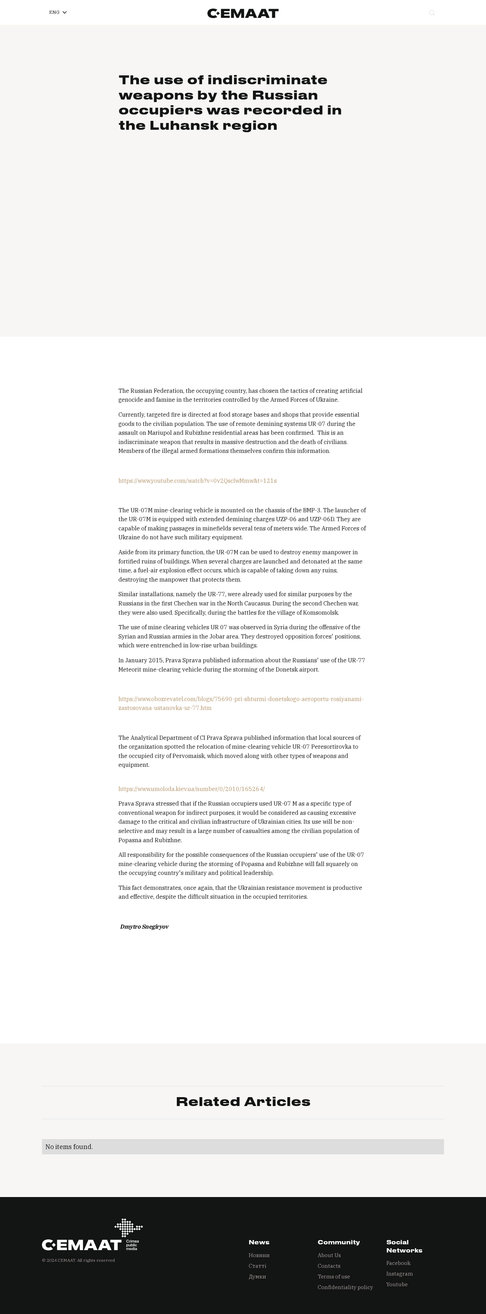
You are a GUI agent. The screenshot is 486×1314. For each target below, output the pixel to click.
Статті (257, 1265)
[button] (58, 12)
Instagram (399, 1273)
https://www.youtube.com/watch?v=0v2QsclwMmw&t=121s (197, 480)
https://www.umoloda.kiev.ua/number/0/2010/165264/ (191, 788)
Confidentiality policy (345, 1287)
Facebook (398, 1263)
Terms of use (334, 1276)
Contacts (329, 1265)
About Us (329, 1255)
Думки (257, 1276)
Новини (259, 1255)
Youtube (397, 1284)
